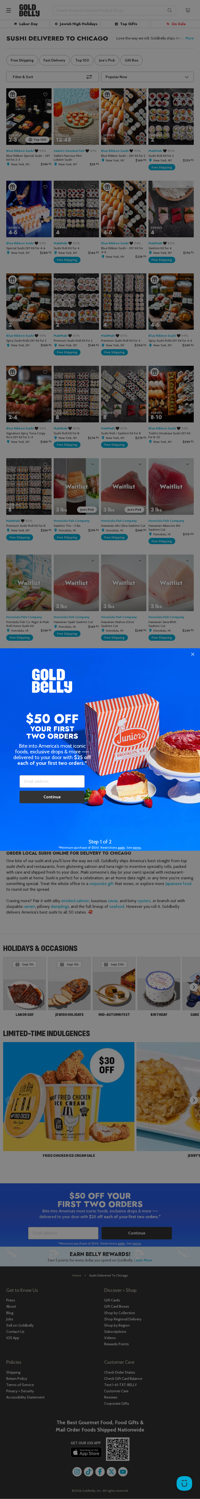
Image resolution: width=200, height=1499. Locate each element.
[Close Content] (192, 654)
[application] (184, 1483)
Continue (52, 796)
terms (137, 847)
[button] (100, 749)
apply (121, 847)
